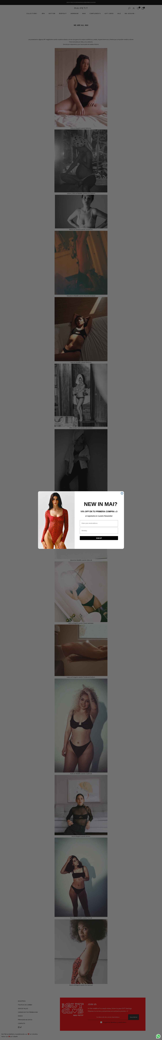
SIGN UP (99, 538)
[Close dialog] (122, 493)
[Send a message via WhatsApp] (158, 1036)
